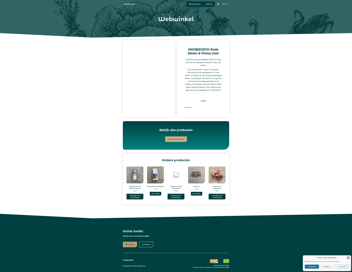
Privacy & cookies (128, 264)
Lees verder (155, 193)
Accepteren (312, 267)
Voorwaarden (140, 264)
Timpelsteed (129, 4)
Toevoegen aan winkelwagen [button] (135, 196)
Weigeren (327, 267)
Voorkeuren (342, 267)
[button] (348, 258)
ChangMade (207, 267)
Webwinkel (176, 19)
